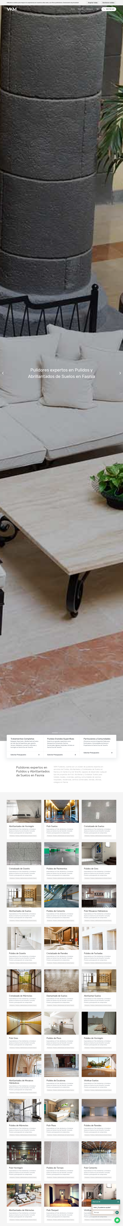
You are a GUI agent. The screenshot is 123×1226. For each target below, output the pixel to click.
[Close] (118, 1202)
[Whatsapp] (117, 1220)
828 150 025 (110, 9)
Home (73, 9)
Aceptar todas (93, 3)
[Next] (120, 373)
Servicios (80, 9)
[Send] (117, 1212)
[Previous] (3, 373)
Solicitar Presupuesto (18, 755)
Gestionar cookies (108, 3)
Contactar (89, 9)
